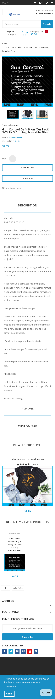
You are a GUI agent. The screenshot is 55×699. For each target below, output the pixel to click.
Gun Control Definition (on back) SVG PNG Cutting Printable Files (14, 544)
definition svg (14, 125)
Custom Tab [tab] (27, 426)
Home (4, 43)
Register (13, 34)
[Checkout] (52, 2)
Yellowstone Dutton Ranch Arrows (27, 459)
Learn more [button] (11, 686)
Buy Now (28, 178)
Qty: (4, 158)
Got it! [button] (9, 694)
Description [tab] (27, 205)
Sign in (10, 31)
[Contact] (47, 2)
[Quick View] (39, 488)
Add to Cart (28, 167)
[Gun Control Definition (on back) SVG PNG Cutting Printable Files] (13, 114)
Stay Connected (12, 645)
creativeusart (15, 137)
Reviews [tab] (27, 409)
